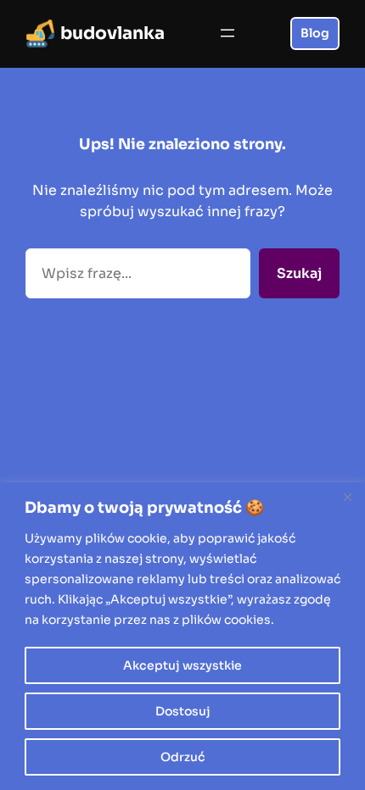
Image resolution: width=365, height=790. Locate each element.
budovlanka (112, 33)
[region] (182, 636)
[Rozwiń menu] (227, 33)
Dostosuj (183, 711)
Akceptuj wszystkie (182, 665)
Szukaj (299, 273)
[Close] (347, 497)
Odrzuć (182, 757)
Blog (314, 33)
